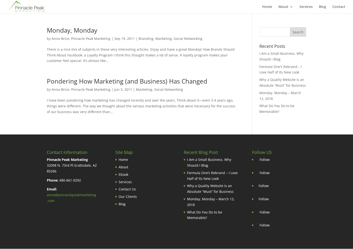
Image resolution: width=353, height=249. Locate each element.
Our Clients (128, 196)
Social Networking (188, 38)
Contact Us (127, 189)
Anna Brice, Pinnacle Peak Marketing (81, 38)
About (283, 7)
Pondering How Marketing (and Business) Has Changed (127, 81)
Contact (338, 7)
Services (306, 7)
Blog (322, 7)
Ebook (123, 174)
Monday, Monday (72, 30)
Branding (146, 38)
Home (267, 7)
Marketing (163, 38)
